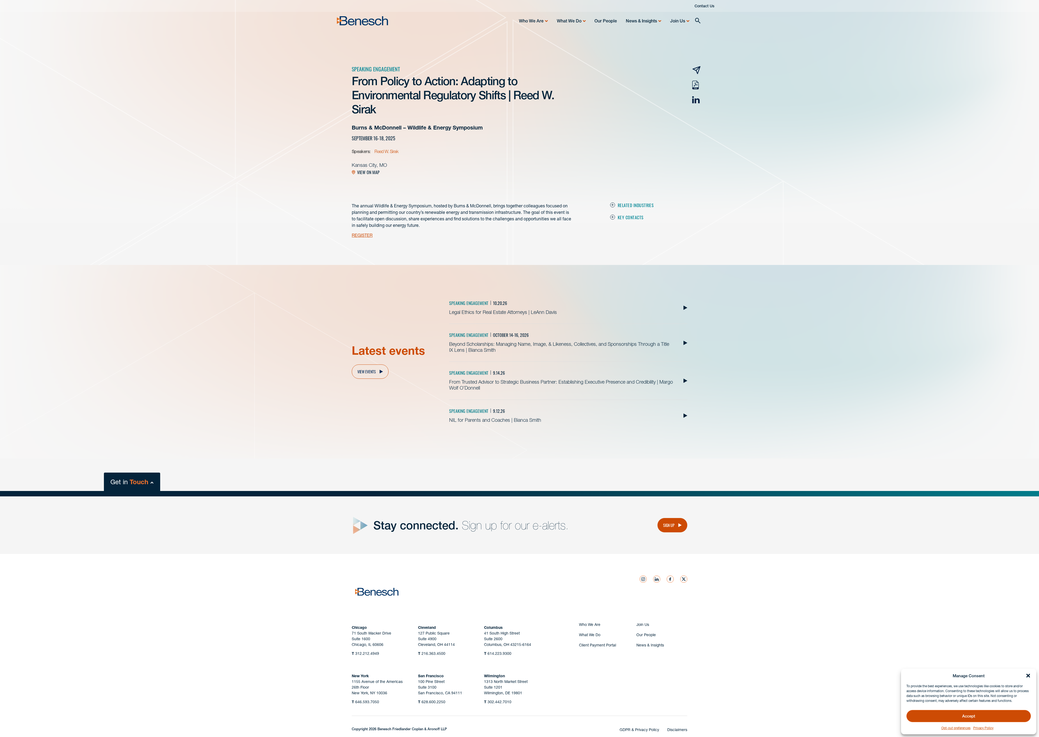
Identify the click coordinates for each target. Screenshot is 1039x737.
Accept (968, 716)
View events (366, 371)
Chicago (359, 627)
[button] (1028, 675)
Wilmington (494, 675)
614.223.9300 (497, 653)
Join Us (677, 21)
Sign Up (669, 525)
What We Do (569, 21)
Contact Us (704, 6)
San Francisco (431, 675)
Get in (129, 482)
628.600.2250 (431, 701)
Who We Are (531, 21)
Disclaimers (677, 729)
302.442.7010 (497, 701)
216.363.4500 (431, 653)
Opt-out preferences (956, 728)
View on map (368, 171)
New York (360, 675)
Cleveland (427, 627)
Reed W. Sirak (386, 151)
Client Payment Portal (597, 645)
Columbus (493, 627)
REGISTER (362, 235)
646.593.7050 (365, 701)
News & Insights (641, 21)
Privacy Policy (983, 728)
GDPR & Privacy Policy (639, 729)
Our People (605, 21)
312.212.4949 (365, 653)
